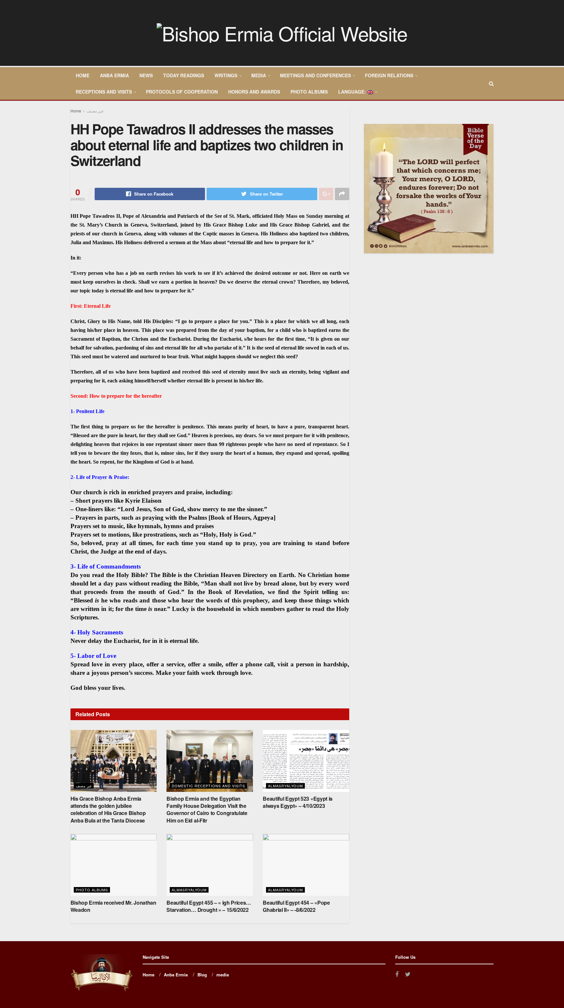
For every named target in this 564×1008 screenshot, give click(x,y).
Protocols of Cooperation (182, 91)
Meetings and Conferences (315, 75)
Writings (225, 75)
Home (82, 75)
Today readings (183, 75)
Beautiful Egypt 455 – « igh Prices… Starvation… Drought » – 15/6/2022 (208, 906)
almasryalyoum (285, 785)
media (258, 75)
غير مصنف (94, 110)
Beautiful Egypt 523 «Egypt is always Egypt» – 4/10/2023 (298, 802)
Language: (352, 91)
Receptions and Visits (104, 91)
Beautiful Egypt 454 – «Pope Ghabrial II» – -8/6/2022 (296, 906)
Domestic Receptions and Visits (208, 785)
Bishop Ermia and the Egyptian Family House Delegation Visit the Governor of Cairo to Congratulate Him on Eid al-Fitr (206, 809)
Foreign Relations (389, 75)
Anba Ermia (114, 75)
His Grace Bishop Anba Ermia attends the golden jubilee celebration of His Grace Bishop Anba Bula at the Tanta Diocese (108, 809)
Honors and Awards (254, 91)
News (146, 75)
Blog (202, 974)
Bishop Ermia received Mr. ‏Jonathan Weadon (113, 906)
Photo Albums (309, 91)
